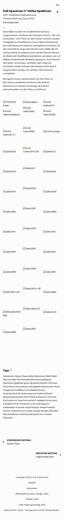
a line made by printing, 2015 (32, 504)
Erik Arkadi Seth (11, 22)
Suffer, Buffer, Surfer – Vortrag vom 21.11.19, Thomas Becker (31, 510)
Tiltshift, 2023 (32, 499)
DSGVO (32, 482)
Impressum (32, 488)
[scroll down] (4, 28)
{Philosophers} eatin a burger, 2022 (32, 494)
